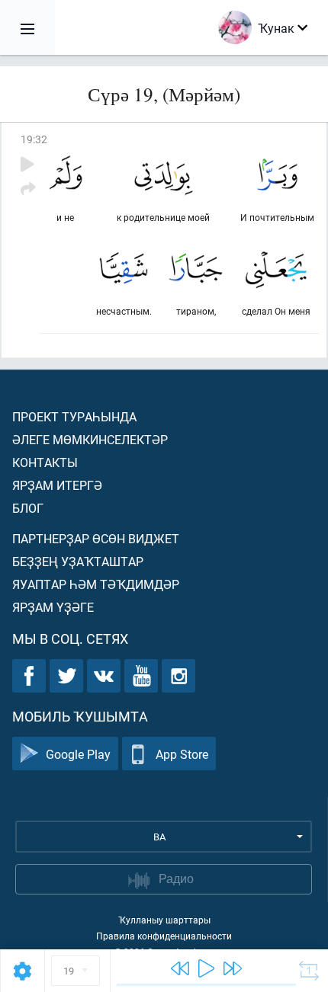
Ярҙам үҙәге (53, 607)
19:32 (34, 139)
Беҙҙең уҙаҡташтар (77, 561)
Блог (27, 508)
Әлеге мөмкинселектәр (90, 439)
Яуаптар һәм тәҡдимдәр (95, 584)
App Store (182, 754)
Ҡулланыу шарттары (164, 920)
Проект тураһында (74, 416)
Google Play (78, 754)
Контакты (45, 462)
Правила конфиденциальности (164, 936)
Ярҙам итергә (57, 485)
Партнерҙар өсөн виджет (95, 538)
